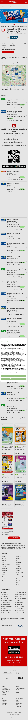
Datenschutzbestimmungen (20, 340)
